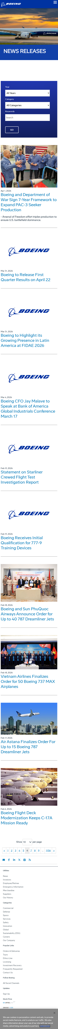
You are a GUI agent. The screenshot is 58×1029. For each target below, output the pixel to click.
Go (12, 130)
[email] (3, 860)
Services (6, 919)
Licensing (7, 962)
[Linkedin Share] (14, 860)
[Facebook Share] (9, 860)
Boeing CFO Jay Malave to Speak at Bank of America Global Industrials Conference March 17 (28, 409)
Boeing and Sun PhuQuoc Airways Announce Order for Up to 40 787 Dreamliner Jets (27, 613)
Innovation (7, 926)
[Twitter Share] (19, 860)
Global (6, 930)
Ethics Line (7, 958)
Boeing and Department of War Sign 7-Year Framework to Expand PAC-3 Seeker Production (29, 202)
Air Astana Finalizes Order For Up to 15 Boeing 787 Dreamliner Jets (28, 746)
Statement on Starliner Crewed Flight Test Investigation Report (22, 477)
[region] (29, 1019)
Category (9, 99)
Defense (6, 912)
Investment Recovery (12, 965)
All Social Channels (11, 983)
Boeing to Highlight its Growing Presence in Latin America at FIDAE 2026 (25, 340)
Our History (8, 897)
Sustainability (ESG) (11, 933)
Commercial (8, 908)
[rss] (30, 860)
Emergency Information (13, 887)
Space (5, 915)
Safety (6, 922)
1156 (48, 850)
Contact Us (8, 972)
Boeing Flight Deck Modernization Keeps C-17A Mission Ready (26, 817)
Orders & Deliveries (11, 951)
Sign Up (6, 994)
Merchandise (8, 890)
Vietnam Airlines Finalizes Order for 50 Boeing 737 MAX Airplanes (28, 681)
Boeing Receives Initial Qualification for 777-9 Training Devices (22, 542)
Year (7, 87)
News (5, 876)
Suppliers (7, 894)
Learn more (45, 1026)
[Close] (54, 1013)
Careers (6, 937)
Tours (5, 955)
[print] (24, 860)
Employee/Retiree (11, 883)
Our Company (9, 940)
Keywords (10, 111)
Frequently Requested (12, 969)
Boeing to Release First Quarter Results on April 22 (25, 277)
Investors (7, 880)
